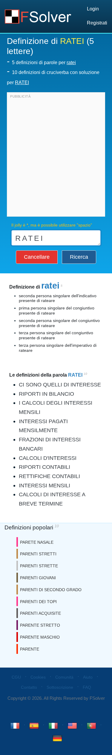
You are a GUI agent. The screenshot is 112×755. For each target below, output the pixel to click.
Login (93, 8)
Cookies (38, 677)
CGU (16, 677)
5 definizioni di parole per (44, 62)
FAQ (87, 687)
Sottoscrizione (60, 687)
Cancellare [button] (37, 257)
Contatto (29, 687)
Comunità (64, 677)
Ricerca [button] (79, 257)
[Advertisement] (56, 156)
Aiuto (88, 677)
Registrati (97, 22)
